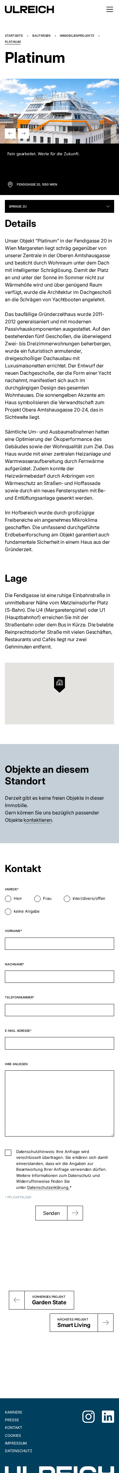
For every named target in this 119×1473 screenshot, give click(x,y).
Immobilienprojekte (77, 35)
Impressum (16, 1443)
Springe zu (18, 206)
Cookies (13, 1435)
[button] (10, 133)
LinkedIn (108, 1417)
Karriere (13, 1412)
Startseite (14, 35)
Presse (12, 1420)
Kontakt (13, 1427)
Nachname (14, 964)
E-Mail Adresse (17, 1030)
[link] (59, 185)
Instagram (88, 1417)
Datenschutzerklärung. (48, 1187)
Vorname (12, 931)
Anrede (11, 889)
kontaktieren (37, 820)
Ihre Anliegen (16, 1064)
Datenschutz (18, 1451)
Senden (51, 1213)
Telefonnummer (19, 997)
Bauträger (41, 35)
